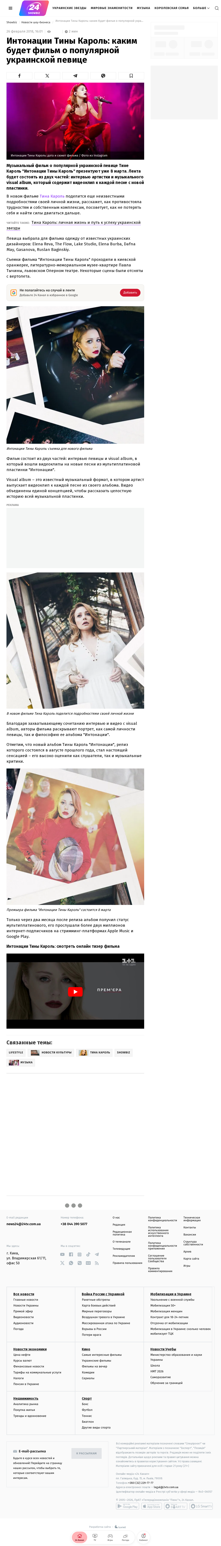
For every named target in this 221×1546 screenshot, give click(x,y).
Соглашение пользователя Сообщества (157, 1258)
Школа (155, 1365)
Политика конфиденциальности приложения (162, 1246)
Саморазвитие (160, 1377)
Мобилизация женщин (166, 1311)
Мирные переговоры (97, 1311)
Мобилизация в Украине (170, 1294)
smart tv (175, 1506)
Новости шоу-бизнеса (36, 22)
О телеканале (122, 1241)
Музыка (143, 8)
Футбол (87, 1410)
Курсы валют (22, 1360)
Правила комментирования (160, 1270)
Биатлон (88, 1422)
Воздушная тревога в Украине (103, 1317)
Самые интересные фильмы (102, 1355)
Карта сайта (191, 1258)
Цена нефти (21, 1355)
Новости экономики (30, 1349)
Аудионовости (23, 1323)
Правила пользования (127, 1263)
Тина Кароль (52, 196)
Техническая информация (192, 1219)
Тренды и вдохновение (29, 1416)
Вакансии (189, 1234)
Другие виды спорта (96, 1427)
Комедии (88, 1372)
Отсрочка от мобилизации (169, 1323)
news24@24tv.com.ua (23, 1224)
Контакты (189, 1227)
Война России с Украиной (103, 1294)
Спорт (87, 1398)
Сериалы (88, 1378)
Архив (187, 1251)
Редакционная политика (122, 1233)
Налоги (18, 1378)
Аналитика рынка (25, 1404)
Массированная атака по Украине (106, 1323)
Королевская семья (172, 8)
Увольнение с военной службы (172, 1300)
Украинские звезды (69, 8)
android (127, 1506)
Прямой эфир (23, 1311)
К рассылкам (86, 1453)
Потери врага (91, 1335)
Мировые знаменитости (112, 8)
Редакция (119, 1224)
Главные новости (25, 1300)
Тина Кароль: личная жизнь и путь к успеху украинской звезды (73, 225)
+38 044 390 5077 (74, 1224)
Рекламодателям (124, 1256)
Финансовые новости (28, 1366)
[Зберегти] (131, 75)
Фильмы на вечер (94, 1366)
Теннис (87, 1416)
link (62, 1254)
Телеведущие (121, 1249)
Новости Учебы (163, 1349)
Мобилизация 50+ (162, 1305)
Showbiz (12, 22)
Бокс (85, 1404)
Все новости (23, 1294)
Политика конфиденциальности (162, 1219)
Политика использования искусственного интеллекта (158, 1231)
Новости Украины (26, 1305)
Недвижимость (25, 1398)
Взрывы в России (94, 1329)
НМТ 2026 (157, 1371)
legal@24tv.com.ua (166, 1487)
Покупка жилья (24, 1410)
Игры (186, 1266)
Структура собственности (193, 1243)
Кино (86, 1349)
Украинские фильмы (96, 1360)
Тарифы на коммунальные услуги (37, 1372)
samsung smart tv (201, 1506)
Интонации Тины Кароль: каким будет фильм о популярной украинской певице (99, 22)
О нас (116, 1217)
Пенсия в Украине (26, 1384)
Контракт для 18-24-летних (169, 1317)
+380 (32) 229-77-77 (140, 1482)
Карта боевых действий (98, 1305)
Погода (18, 1329)
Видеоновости (23, 1317)
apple (151, 1506)
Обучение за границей (166, 1383)
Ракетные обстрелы (96, 1300)
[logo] (34, 8)
